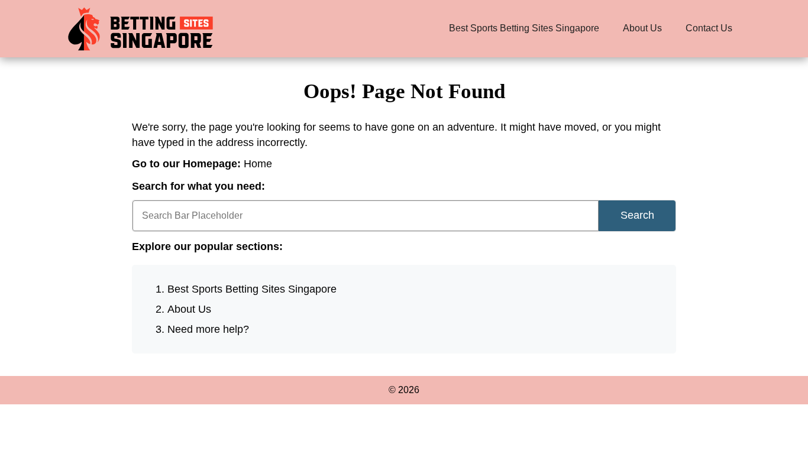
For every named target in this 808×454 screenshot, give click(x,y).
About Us (642, 28)
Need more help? (208, 329)
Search (637, 215)
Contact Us (709, 28)
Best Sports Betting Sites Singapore (524, 28)
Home (258, 164)
